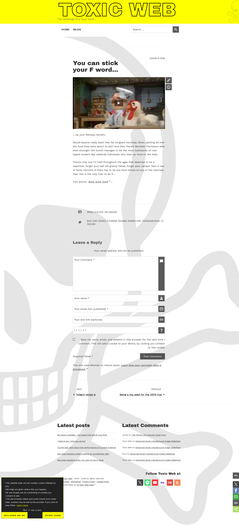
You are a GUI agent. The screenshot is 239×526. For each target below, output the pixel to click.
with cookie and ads (14, 515)
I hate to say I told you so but (71, 441)
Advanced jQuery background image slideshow (157, 441)
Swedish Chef (134, 220)
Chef (94, 220)
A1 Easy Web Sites (85, 485)
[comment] (161, 274)
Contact (66, 481)
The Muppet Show (151, 220)
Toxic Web (67, 478)
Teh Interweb (110, 212)
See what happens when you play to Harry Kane (80, 460)
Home (66, 29)
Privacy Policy (88, 481)
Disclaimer (76, 481)
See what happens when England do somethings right (83, 454)
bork (89, 220)
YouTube (91, 224)
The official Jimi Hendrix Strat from (149, 435)
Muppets (122, 220)
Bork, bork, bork (98, 181)
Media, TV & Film (95, 212)
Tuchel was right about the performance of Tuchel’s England (86, 447)
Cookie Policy (103, 481)
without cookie (53, 515)
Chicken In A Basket (107, 220)
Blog (77, 29)
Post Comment (153, 356)
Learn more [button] (22, 505)
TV (162, 220)
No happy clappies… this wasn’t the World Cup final (82, 435)
